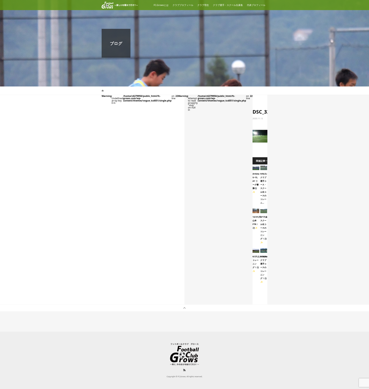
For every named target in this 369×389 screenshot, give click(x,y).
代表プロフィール (256, 5)
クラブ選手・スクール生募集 (228, 5)
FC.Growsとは (161, 5)
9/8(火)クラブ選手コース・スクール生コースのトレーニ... (263, 188)
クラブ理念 (203, 5)
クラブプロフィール (183, 5)
